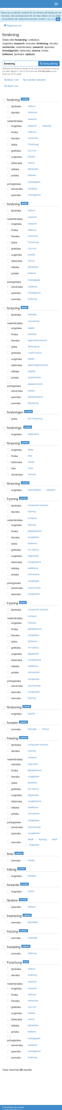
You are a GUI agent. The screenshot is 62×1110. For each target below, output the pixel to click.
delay (30, 449)
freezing (32, 524)
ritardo (31, 461)
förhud (45, 729)
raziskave (32, 188)
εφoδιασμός (35, 352)
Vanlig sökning (50, 63)
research (32, 119)
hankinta (32, 334)
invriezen (32, 518)
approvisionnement (37, 340)
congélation (33, 537)
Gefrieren (32, 543)
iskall (54, 839)
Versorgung (33, 346)
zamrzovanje (34, 587)
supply (31, 327)
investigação (34, 181)
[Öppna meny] (56, 4)
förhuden (32, 729)
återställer (33, 922)
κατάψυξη (33, 549)
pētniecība (33, 168)
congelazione (34, 561)
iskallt (30, 839)
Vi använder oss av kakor (13, 1107)
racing (31, 891)
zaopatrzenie (34, 377)
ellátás (31, 358)
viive (30, 455)
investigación (34, 194)
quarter (31, 713)
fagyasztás (33, 555)
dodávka (32, 314)
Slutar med (12, 85)
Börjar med (12, 79)
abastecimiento (35, 396)
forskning (32, 112)
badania (32, 175)
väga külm (33, 764)
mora (30, 468)
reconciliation (34, 489)
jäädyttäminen (35, 531)
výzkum (31, 106)
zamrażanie (34, 574)
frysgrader (34, 844)
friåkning (32, 953)
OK (58, 19)
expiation (50, 489)
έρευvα (32, 150)
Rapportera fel (13, 25)
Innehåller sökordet (35, 79)
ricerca (31, 162)
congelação (33, 580)
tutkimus (32, 131)
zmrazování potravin (38, 505)
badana (31, 906)
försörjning (33, 402)
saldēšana (33, 568)
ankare (31, 860)
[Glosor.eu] (8, 4)
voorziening (33, 321)
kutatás (31, 156)
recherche (33, 138)
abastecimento (35, 383)
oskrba (31, 390)
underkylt (32, 937)
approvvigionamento (38, 364)
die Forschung (35, 418)
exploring (46, 125)
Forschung (33, 144)
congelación (34, 593)
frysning (32, 511)
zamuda (32, 474)
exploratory (33, 434)
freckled (32, 875)
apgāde (31, 371)
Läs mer (51, 18)
